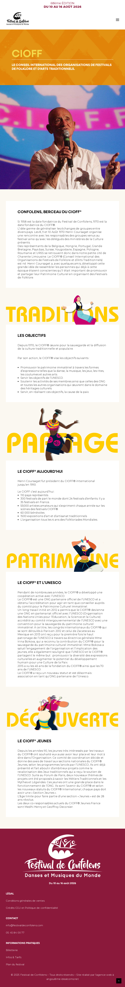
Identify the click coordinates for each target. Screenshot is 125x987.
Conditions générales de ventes (25, 900)
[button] (117, 19)
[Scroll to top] (118, 980)
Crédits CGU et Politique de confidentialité (32, 907)
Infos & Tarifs (13, 957)
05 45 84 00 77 (15, 932)
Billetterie (12, 950)
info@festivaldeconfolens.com (24, 925)
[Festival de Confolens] (17, 18)
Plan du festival (15, 964)
